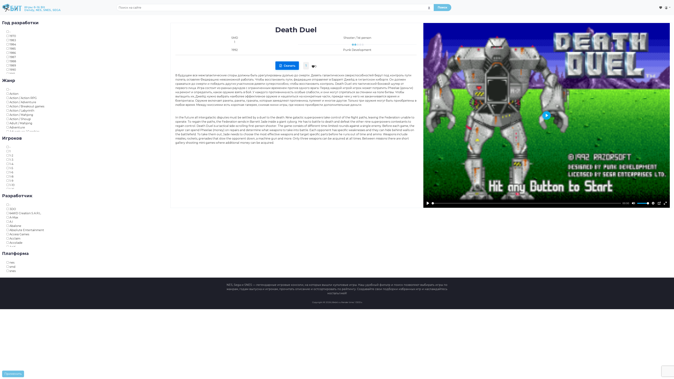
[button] (667, 7)
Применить (13, 373)
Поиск (442, 7)
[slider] (526, 203)
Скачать (289, 65)
